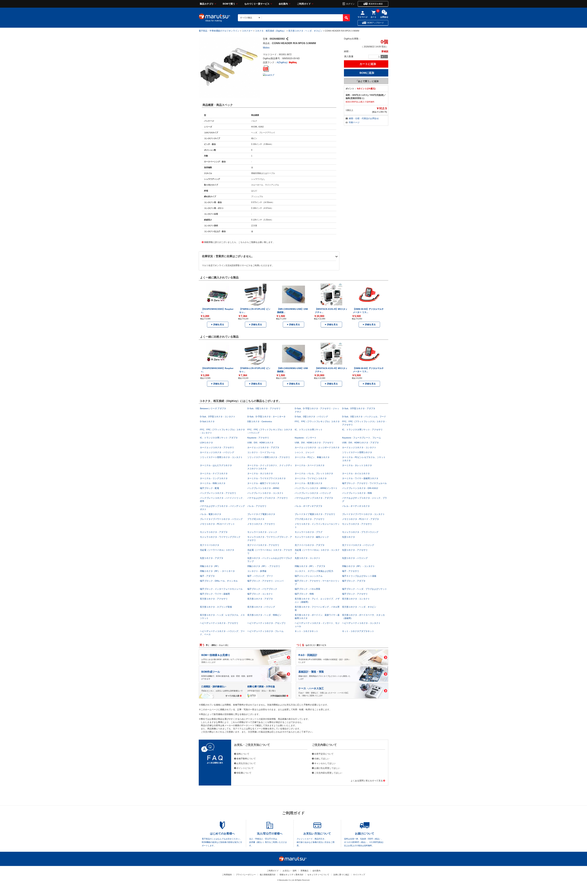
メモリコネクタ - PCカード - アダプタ (360, 519)
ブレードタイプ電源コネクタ (261, 514)
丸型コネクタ (348, 537)
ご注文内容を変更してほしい (328, 773)
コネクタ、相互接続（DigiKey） (270, 31)
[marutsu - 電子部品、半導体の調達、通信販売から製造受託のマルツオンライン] (214, 18)
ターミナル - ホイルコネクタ (356, 473)
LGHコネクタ (206, 442)
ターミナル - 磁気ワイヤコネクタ (263, 483)
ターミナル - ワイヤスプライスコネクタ (266, 478)
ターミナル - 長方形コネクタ (308, 483)
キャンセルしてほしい (325, 763)
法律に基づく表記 (341, 874)
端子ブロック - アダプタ (353, 581)
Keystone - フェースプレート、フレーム (361, 437)
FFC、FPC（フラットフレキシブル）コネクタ (317, 421)
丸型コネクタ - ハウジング (355, 558)
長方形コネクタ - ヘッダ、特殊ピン (264, 615)
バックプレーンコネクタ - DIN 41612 (360, 488)
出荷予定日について (324, 754)
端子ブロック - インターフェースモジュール (221, 589)
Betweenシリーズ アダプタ (213, 408)
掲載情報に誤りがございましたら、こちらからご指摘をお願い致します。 (239, 242)
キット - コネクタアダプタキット (358, 631)
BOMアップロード (375, 23)
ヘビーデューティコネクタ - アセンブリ (266, 623)
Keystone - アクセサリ (258, 437)
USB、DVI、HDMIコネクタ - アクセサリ (314, 442)
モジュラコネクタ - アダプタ (214, 532)
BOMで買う (229, 3)
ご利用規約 (227, 874)
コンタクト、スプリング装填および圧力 (314, 571)
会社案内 (283, 3)
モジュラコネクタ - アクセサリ (357, 524)
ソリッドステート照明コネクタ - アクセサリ (268, 457)
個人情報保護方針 (268, 874)
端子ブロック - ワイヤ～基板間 (215, 594)
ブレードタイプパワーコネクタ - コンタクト (363, 514)
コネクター (247, 31)
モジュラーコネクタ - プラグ (308, 532)
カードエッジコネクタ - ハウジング (217, 452)
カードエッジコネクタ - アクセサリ (217, 447)
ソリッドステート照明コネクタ (357, 452)
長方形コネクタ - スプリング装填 (216, 607)
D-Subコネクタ (207, 421)
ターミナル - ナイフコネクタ (214, 473)
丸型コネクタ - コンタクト (307, 558)
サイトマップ (359, 874)
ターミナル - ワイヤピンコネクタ (311, 478)
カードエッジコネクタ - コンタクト (359, 447)
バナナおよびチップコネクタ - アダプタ (314, 498)
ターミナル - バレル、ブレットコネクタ (314, 473)
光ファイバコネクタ (209, 545)
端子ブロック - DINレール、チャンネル (219, 581)
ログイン (350, 3)
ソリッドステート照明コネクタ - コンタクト (221, 457)
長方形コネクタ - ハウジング (261, 607)
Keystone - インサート (305, 437)
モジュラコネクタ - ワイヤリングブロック (220, 537)
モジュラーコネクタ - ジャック (262, 532)
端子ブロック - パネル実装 (307, 589)
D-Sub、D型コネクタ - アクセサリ (264, 408)
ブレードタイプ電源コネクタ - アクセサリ (315, 514)
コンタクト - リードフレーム (261, 452)
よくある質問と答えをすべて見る (367, 780)
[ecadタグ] (268, 75)
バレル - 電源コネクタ (210, 514)
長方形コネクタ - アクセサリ (214, 599)
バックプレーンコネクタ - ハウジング (313, 493)
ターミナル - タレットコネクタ (357, 465)
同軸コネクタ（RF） (210, 566)
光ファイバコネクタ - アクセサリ (263, 545)
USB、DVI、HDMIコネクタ (260, 442)
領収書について (243, 773)
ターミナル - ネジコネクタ (260, 473)
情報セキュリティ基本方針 (291, 874)
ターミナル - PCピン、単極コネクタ (312, 457)
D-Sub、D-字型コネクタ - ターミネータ (266, 416)
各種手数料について (246, 758)
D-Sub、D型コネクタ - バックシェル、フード (364, 416)
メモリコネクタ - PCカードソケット (217, 524)
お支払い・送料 (290, 870)
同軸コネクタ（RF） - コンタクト (358, 566)
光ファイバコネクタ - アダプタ (310, 545)
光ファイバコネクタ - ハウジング (358, 545)
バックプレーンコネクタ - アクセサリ (218, 493)
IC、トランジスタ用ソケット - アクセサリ (362, 429)
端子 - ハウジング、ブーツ (260, 576)
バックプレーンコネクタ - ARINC (263, 488)
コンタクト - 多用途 (256, 571)
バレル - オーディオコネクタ (356, 506)
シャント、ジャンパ (304, 452)
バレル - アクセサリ (256, 506)
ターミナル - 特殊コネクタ (212, 483)
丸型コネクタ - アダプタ (211, 558)
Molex (266, 47)
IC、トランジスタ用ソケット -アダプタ (219, 437)
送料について (242, 754)
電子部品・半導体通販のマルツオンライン (219, 31)
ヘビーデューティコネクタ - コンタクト (361, 623)
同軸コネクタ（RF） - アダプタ (310, 566)
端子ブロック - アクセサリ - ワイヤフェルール (364, 483)
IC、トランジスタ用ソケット (309, 429)
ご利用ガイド (304, 3)
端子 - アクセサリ (350, 571)
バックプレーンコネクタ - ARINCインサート (316, 488)
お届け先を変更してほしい (327, 768)
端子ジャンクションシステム (309, 576)
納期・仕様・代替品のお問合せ (364, 118)
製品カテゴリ (207, 3)
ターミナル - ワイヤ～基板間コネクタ (360, 478)
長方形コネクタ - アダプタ (260, 599)
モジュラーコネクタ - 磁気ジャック (312, 537)
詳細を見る (218, 324)
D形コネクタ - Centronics (259, 421)
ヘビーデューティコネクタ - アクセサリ (219, 623)
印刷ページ (354, 122)
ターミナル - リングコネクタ (214, 478)
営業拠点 (304, 870)
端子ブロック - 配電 (209, 488)
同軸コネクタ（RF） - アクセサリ (263, 566)
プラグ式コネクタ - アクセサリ (310, 519)
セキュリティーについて (318, 874)
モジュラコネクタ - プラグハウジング (360, 532)
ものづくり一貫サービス (257, 3)
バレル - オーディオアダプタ (308, 506)
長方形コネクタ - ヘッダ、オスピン (305, 31)
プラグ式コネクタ (255, 519)
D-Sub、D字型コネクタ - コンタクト (217, 416)
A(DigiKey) (282, 62)
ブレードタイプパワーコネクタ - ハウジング (221, 519)
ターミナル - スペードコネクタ (310, 465)
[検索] (346, 17)
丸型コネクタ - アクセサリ (355, 550)
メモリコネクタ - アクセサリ (261, 524)
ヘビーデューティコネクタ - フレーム (265, 631)
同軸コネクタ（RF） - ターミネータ (217, 571)
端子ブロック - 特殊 (304, 594)
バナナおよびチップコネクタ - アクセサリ (267, 498)
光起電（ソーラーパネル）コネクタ (217, 550)
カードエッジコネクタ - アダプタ (263, 447)
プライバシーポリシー (246, 874)
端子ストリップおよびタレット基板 (359, 576)
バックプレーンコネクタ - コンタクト (265, 493)
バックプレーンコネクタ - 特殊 (357, 493)
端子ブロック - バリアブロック (262, 589)
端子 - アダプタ (207, 576)
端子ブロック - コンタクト (260, 594)
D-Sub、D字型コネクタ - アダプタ (358, 408)
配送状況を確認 (376, 4)
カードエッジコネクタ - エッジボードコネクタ (317, 447)
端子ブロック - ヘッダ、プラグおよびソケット (364, 589)
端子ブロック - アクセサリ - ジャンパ (265, 581)
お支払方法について (246, 763)
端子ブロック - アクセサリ (355, 594)
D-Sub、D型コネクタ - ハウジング (311, 416)
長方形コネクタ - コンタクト (356, 599)
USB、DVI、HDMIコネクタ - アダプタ (360, 442)
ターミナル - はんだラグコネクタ (216, 465)
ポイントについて (245, 768)
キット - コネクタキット (306, 631)
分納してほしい (321, 758)
